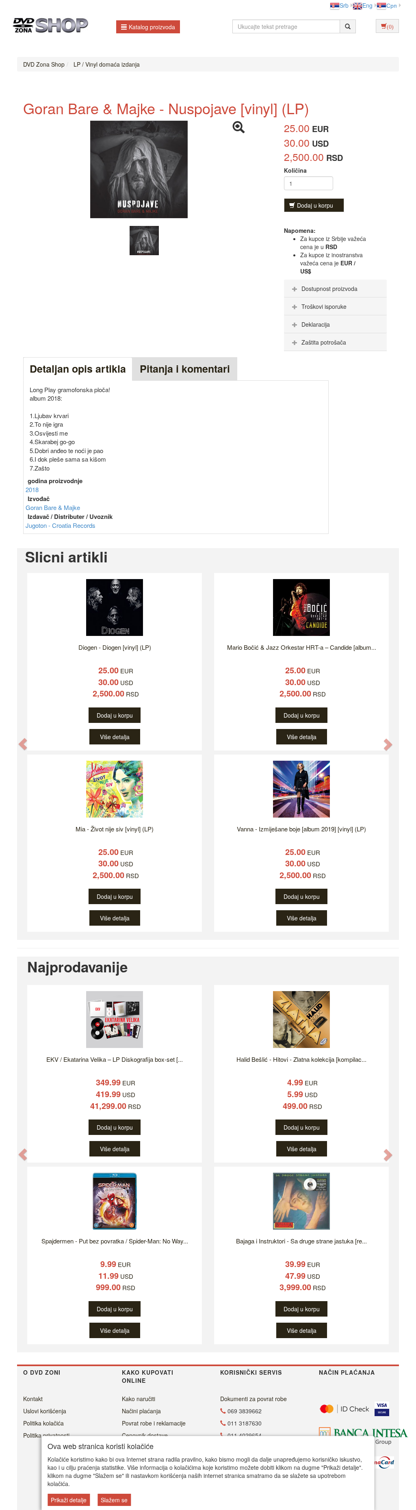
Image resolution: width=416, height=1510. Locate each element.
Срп (391, 5)
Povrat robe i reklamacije (154, 1423)
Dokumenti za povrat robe (253, 1399)
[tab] (335, 288)
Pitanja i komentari (185, 368)
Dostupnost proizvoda (329, 288)
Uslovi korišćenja (44, 1411)
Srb (344, 5)
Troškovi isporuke (324, 306)
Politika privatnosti (46, 1435)
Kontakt (33, 1399)
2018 (32, 489)
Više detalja (115, 737)
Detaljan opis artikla (78, 368)
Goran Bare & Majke (53, 507)
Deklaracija (315, 324)
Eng (367, 5)
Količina (295, 170)
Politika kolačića (43, 1423)
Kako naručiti (138, 1399)
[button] (22, 744)
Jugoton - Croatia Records (60, 525)
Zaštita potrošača (323, 342)
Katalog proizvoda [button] (152, 27)
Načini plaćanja (141, 1411)
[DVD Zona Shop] (48, 26)
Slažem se (114, 1500)
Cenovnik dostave (145, 1435)
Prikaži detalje (69, 1500)
